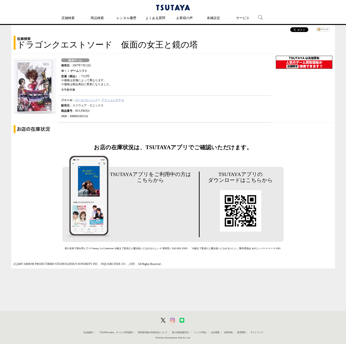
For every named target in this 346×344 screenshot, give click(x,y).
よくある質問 (155, 18)
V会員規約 (88, 332)
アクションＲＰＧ (112, 100)
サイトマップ (256, 332)
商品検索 (97, 18)
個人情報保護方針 (180, 332)
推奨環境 (241, 332)
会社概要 (215, 332)
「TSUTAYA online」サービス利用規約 (115, 332)
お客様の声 (184, 18)
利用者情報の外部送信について (152, 332)
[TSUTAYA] (173, 7)
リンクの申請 (199, 332)
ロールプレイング (86, 100)
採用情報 (228, 332)
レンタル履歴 (126, 18)
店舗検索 (68, 18)
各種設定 (213, 18)
